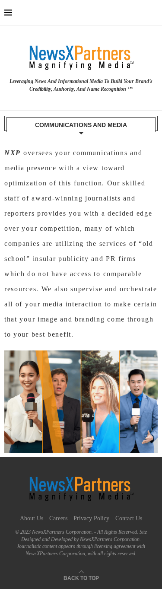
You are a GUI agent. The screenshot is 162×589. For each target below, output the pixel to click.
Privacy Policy (91, 518)
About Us (31, 518)
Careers (58, 518)
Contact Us (128, 518)
